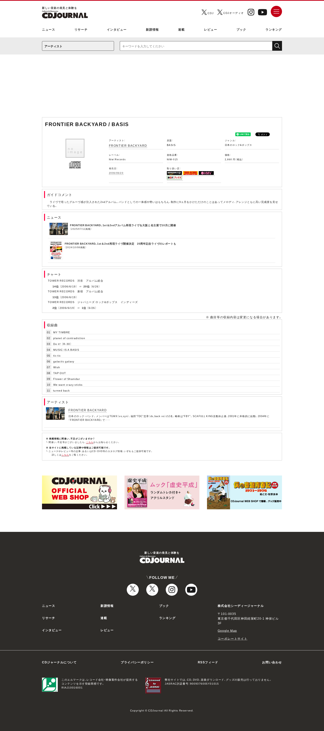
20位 (86, 286)
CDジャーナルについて (59, 662)
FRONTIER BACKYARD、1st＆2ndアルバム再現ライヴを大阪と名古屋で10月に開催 (123, 225)
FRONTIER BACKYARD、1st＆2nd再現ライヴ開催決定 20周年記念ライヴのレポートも (120, 243)
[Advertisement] (162, 87)
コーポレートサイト (232, 638)
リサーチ (81, 29)
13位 (55, 297)
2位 (54, 308)
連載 (181, 29)
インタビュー (117, 29)
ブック (241, 29)
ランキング (274, 29)
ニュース (48, 29)
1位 (84, 308)
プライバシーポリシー (137, 662)
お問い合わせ (272, 662)
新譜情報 (152, 29)
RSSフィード (208, 662)
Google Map (227, 630)
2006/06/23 (116, 173)
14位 (55, 286)
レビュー (210, 29)
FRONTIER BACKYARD (128, 145)
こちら (90, 442)
